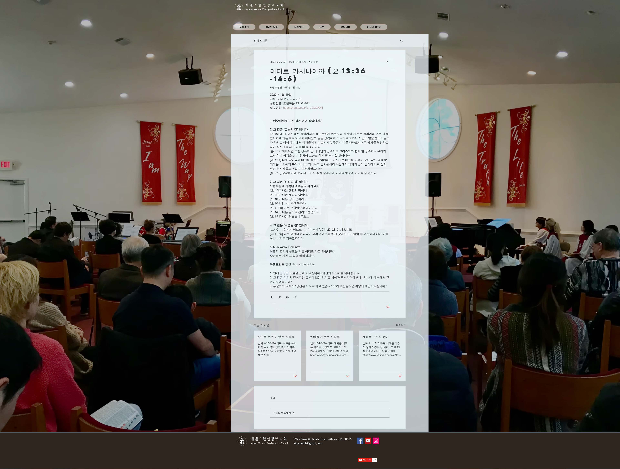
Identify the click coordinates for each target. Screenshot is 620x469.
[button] (401, 40)
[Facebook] (360, 441)
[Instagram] (376, 441)
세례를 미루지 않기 (376, 337)
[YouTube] (368, 441)
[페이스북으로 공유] (271, 296)
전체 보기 (401, 324)
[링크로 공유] (295, 296)
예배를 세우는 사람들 (324, 337)
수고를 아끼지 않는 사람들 (276, 337)
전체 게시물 (260, 40)
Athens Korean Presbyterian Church (264, 9)
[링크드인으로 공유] (287, 296)
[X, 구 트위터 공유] (279, 296)
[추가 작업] (387, 62)
